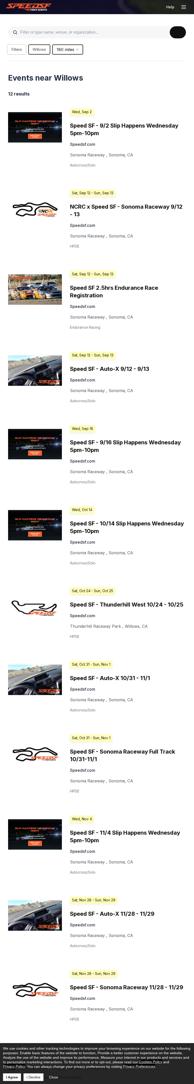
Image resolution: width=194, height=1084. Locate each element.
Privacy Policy (14, 1066)
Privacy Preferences (139, 1066)
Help (170, 7)
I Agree (12, 1077)
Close (53, 1077)
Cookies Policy (150, 1062)
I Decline (33, 1077)
